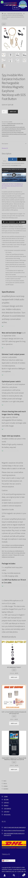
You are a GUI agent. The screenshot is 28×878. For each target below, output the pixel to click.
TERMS (6, 796)
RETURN (6, 799)
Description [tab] (5, 143)
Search (14, 875)
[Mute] (20, 222)
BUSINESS (6, 788)
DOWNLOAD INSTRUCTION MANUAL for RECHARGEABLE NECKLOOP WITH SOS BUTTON (12, 186)
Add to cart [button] (14, 677)
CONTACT (6, 802)
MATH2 (5, 783)
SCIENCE (5, 786)
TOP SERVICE (7, 808)
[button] (24, 28)
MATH (5, 781)
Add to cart (13, 111)
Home (5, 13)
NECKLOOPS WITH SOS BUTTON (14, 13)
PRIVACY (6, 805)
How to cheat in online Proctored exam (14, 830)
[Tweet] (21, 159)
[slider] (23, 222)
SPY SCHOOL (7, 814)
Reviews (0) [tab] (5, 148)
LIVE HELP (6, 811)
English (6, 860)
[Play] (4, 222)
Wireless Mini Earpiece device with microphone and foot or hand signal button (14, 134)
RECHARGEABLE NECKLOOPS (8, 125)
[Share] (12, 159)
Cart (22, 874)
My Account (4, 875)
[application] (14, 222)
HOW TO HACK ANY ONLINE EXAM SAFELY (15, 827)
